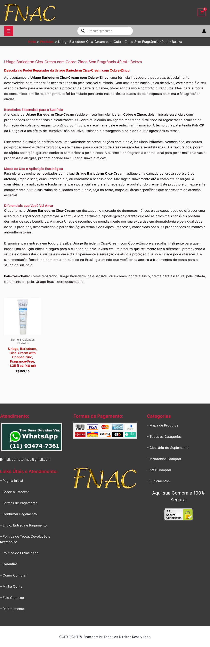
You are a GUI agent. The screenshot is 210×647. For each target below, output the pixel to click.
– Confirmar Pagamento (18, 514)
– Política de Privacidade (19, 553)
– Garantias (8, 564)
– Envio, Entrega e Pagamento (23, 525)
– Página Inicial (11, 481)
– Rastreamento (12, 609)
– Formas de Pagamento (19, 503)
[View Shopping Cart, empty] (201, 12)
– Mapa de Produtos (162, 425)
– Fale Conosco (12, 598)
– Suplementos (158, 481)
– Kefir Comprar (159, 470)
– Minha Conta (11, 586)
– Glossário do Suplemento (168, 448)
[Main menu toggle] (8, 31)
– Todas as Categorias (164, 436)
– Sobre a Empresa (14, 492)
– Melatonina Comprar (164, 459)
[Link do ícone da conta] (204, 31)
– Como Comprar (13, 575)
